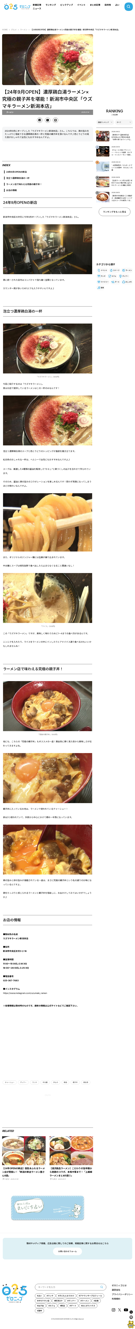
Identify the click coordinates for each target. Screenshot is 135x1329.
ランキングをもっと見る (114, 211)
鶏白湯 (85, 1082)
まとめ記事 (95, 5)
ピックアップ (66, 5)
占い (117, 5)
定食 (97, 1301)
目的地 (108, 5)
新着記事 (37, 5)
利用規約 (116, 1298)
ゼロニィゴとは (119, 1285)
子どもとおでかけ (66, 1296)
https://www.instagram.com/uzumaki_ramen (25, 993)
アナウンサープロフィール (91, 1296)
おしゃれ (129, 282)
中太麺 (45, 1082)
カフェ (114, 276)
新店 (65, 1082)
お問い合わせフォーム (67, 1251)
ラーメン (129, 270)
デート (117, 282)
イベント (81, 5)
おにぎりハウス (88, 1306)
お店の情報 (11, 190)
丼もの (55, 1082)
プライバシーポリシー (122, 1294)
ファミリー (105, 282)
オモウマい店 (43, 1301)
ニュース (37, 8)
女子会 (41, 1306)
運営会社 (116, 1290)
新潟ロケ (59, 1301)
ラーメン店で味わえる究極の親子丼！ (24, 184)
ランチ (34, 1082)
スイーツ (116, 270)
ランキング (50, 5)
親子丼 (75, 1082)
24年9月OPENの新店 (16, 172)
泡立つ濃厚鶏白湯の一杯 (17, 178)
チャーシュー (9, 1082)
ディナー (23, 1082)
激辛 (40, 1311)
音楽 (102, 288)
